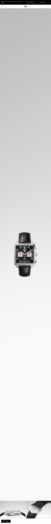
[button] (46, 6)
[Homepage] (25, 6)
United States (30, 1)
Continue (43, 2)
